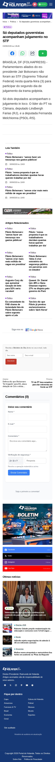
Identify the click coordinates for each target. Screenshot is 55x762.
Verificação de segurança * (19, 455)
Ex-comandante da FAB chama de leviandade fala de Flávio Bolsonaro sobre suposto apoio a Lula (14, 308)
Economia (8, 715)
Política (13, 22)
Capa (6, 699)
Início (5, 22)
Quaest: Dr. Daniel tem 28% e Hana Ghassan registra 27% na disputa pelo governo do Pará (39, 286)
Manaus (31, 707)
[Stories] (34, 4)
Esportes (31, 715)
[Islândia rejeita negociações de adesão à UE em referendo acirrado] (7, 640)
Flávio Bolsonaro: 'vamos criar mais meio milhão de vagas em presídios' (26, 191)
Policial (31, 703)
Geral (6, 719)
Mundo (31, 711)
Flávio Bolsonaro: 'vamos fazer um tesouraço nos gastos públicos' (23, 158)
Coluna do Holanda (35, 699)
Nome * (11, 412)
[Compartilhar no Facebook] (12, 53)
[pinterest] (21, 685)
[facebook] (5, 685)
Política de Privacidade (33, 759)
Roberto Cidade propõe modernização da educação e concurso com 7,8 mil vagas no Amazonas (33, 630)
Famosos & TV (10, 707)
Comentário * (13, 436)
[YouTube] (27, 685)
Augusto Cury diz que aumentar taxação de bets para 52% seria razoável (14, 286)
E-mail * (11, 424)
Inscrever (11, 361)
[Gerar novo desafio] (20, 461)
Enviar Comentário (19, 472)
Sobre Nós (17, 759)
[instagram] (16, 685)
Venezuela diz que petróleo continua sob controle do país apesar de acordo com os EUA (25, 615)
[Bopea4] (17, 4)
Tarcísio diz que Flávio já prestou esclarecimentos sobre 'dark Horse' (38, 305)
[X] (10, 685)
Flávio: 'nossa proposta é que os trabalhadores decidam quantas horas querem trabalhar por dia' (24, 175)
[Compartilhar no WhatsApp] (22, 53)
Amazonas (8, 703)
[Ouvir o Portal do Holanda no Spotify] (42, 53)
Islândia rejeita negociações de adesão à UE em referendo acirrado (32, 641)
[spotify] (32, 685)
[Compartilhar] (32, 53)
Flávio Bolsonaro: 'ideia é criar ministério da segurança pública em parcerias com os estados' (38, 263)
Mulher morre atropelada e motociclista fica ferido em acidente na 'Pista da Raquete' (33, 653)
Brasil (6, 711)
